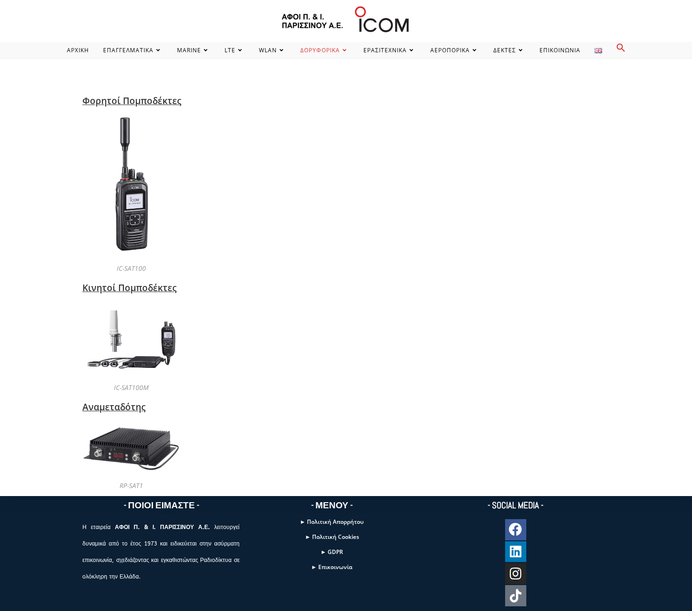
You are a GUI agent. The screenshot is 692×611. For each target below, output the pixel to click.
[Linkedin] (515, 551)
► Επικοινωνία (332, 567)
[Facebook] (515, 529)
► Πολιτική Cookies (332, 537)
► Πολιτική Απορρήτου (332, 522)
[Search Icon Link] (621, 50)
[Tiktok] (515, 595)
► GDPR (332, 552)
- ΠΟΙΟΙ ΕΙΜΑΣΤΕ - (161, 505)
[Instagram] (515, 573)
